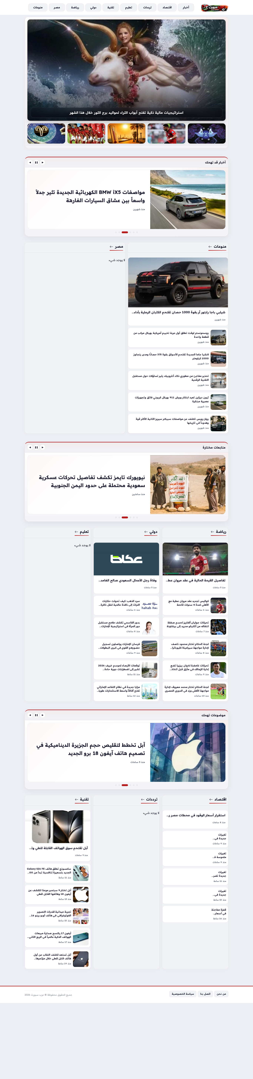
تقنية (84, 799)
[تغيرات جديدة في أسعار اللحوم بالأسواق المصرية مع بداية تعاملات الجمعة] (137, 785)
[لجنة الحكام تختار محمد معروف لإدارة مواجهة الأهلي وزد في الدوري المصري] (195, 691)
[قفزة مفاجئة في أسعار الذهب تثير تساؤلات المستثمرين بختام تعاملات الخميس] (195, 914)
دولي (154, 531)
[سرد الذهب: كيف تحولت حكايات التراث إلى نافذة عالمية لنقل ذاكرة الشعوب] (126, 605)
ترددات (152, 799)
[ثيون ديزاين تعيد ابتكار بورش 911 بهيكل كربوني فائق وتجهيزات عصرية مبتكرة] (178, 402)
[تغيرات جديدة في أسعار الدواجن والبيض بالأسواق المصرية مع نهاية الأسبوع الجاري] (195, 839)
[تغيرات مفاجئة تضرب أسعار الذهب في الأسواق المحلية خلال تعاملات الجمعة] (126, 752)
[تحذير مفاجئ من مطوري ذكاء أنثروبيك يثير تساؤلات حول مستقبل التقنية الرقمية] (178, 380)
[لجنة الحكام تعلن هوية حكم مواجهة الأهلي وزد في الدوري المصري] (126, 133)
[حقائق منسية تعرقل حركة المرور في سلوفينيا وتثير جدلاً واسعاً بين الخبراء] (130, 232)
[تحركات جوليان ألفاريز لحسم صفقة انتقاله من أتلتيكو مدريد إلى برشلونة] (195, 627)
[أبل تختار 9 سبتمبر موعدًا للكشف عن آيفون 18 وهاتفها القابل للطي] (57, 894)
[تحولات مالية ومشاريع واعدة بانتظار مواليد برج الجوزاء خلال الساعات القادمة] (126, 70)
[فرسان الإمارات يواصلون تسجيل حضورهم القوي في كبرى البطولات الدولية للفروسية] (126, 648)
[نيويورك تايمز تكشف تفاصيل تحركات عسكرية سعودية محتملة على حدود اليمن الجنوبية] (127, 517)
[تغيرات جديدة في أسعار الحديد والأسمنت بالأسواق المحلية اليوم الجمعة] (116, 785)
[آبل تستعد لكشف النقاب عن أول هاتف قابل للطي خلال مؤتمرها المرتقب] (57, 959)
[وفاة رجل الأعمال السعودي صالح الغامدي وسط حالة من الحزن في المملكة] (126, 568)
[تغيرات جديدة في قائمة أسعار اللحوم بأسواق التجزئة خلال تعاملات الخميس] (195, 895)
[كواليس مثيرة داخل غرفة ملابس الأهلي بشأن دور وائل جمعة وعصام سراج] (137, 517)
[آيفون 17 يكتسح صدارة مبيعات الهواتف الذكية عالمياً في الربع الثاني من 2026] (57, 937)
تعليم (84, 531)
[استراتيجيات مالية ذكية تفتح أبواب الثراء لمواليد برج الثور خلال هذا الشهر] (46, 133)
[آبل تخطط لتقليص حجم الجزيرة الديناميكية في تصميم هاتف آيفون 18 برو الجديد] (127, 785)
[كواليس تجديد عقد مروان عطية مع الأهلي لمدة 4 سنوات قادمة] (195, 605)
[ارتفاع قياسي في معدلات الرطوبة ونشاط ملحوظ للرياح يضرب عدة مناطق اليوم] (166, 133)
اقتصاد (220, 799)
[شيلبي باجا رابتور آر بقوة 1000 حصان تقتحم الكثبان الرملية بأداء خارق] (178, 292)
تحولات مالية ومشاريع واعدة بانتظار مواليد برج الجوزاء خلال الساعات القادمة (126, 114)
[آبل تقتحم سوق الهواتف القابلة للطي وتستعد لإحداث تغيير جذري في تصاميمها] (57, 835)
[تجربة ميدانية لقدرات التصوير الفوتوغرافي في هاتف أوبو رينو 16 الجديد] (57, 916)
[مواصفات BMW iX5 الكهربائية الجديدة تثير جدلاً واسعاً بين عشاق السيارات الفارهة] (127, 232)
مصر (119, 246)
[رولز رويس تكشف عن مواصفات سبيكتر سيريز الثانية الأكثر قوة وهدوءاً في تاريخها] (178, 423)
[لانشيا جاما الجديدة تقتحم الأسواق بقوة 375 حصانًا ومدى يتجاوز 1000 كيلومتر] (178, 359)
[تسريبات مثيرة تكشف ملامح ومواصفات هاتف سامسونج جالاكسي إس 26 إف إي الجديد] (130, 785)
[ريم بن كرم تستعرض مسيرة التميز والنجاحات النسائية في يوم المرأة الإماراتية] (130, 517)
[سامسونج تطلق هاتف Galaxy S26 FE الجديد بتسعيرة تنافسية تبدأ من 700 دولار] (57, 873)
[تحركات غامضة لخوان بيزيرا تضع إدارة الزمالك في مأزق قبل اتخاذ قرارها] (195, 670)
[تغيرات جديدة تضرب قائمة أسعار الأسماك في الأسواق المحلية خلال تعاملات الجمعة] (195, 876)
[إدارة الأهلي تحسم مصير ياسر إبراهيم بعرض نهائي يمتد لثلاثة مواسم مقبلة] (207, 133)
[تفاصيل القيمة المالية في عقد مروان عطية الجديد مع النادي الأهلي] (195, 568)
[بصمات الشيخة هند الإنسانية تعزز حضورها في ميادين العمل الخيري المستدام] (116, 517)
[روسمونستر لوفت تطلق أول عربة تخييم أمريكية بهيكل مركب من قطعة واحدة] (178, 337)
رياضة (221, 531)
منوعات (220, 246)
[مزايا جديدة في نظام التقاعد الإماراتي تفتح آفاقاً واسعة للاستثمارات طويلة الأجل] (126, 691)
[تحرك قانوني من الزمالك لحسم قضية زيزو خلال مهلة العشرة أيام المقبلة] (126, 484)
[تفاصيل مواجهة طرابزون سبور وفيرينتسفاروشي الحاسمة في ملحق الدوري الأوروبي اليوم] (134, 517)
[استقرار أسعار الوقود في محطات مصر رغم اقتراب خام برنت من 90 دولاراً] (195, 819)
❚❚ (36, 162)
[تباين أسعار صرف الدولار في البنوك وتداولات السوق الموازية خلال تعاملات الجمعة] (134, 785)
